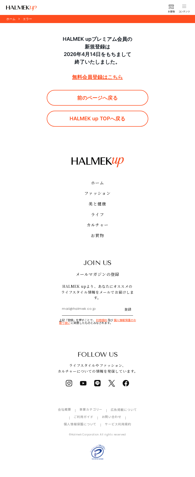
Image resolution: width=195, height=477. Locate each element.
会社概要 (64, 409)
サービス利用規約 (118, 424)
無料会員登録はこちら (97, 77)
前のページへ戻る (97, 98)
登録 (128, 309)
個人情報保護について (80, 424)
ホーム (97, 183)
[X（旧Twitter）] (111, 383)
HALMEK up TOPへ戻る (97, 119)
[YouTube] (83, 383)
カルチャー (97, 225)
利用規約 (101, 320)
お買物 (97, 235)
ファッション (97, 193)
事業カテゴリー (91, 409)
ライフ (97, 214)
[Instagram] (69, 383)
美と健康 (97, 204)
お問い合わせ (112, 416)
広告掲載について (124, 409)
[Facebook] (126, 383)
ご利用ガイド (83, 416)
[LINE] (97, 383)
